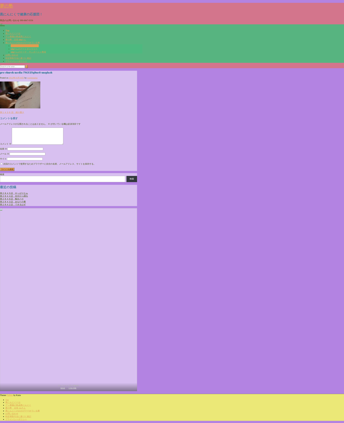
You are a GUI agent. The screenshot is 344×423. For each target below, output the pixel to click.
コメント (5, 144)
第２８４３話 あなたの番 (13, 202)
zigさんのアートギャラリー (24, 48)
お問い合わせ (11, 55)
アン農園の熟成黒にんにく (18, 36)
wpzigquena (32, 78)
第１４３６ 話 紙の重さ (12, 112)
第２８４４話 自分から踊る (14, 196)
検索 (2, 174)
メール (4, 154)
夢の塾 (6, 6)
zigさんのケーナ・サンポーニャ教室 (28, 51)
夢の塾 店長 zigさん (15, 39)
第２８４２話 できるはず (13, 204)
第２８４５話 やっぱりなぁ (14, 193)
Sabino (10, 395)
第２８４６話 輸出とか (12, 199)
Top (7, 30)
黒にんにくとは (12, 33)
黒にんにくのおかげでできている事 (22, 42)
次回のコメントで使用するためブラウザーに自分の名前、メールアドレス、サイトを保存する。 (49, 164)
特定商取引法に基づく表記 (18, 58)
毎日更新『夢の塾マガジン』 (25, 45)
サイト (3, 159)
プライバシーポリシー (16, 61)
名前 (3, 149)
